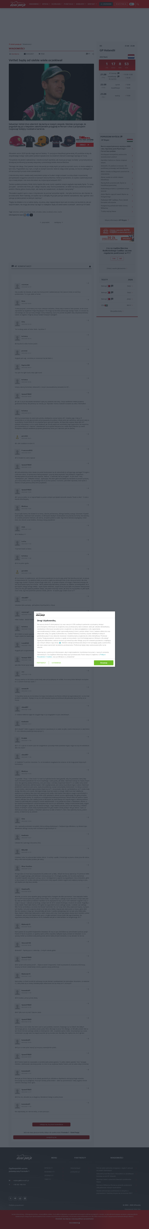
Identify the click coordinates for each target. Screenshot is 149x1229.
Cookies (49, 657)
